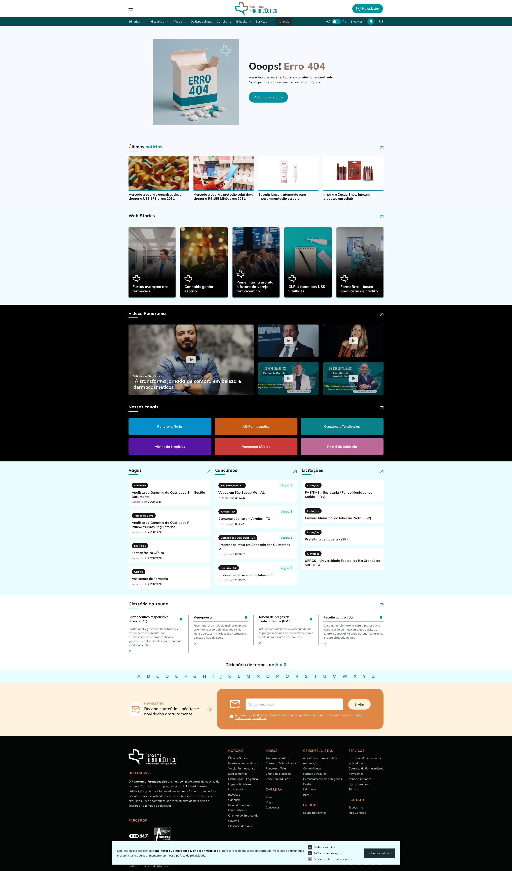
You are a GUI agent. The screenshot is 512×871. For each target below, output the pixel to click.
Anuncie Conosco (360, 779)
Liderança (309, 789)
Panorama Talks (170, 426)
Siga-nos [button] (357, 21)
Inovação (234, 794)
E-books (241, 21)
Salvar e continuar (380, 853)
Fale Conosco (357, 813)
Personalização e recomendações (333, 859)
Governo (233, 821)
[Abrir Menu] (154, 8)
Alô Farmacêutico (256, 426)
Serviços (261, 21)
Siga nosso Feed (359, 784)
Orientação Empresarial (243, 815)
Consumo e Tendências (342, 426)
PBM (306, 794)
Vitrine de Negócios (170, 447)
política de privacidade (191, 855)
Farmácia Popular (314, 773)
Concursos (273, 807)
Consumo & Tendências (281, 763)
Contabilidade (312, 768)
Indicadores (156, 21)
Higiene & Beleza (239, 784)
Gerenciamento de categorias (322, 779)
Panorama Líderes (256, 447)
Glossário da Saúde (241, 826)
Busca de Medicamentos (365, 758)
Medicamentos (238, 773)
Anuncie (284, 21)
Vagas (270, 802)
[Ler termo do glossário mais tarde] (181, 619)
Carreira (222, 21)
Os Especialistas (201, 21)
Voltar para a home (268, 97)
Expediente (356, 807)
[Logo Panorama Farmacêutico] (256, 8)
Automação (310, 763)
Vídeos (177, 21)
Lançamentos (237, 789)
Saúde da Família (314, 813)
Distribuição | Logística (243, 779)
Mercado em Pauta (240, 805)
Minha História (237, 810)
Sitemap (354, 789)
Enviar (359, 704)
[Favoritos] (370, 21)
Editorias (134, 21)
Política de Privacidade (142, 866)
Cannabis (234, 800)
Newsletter (356, 773)
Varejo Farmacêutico (241, 768)
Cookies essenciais (324, 847)
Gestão (308, 784)
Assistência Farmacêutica (320, 758)
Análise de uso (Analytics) (328, 853)
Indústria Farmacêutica (243, 763)
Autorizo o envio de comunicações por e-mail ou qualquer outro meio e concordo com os (299, 716)
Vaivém (270, 797)
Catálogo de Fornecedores (366, 768)
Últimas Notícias (239, 758)
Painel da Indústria (342, 447)
